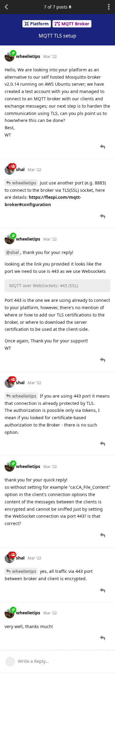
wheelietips (24, 183)
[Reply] (103, 146)
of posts (55, 7)
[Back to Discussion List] (6, 7)
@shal (12, 252)
